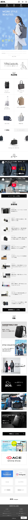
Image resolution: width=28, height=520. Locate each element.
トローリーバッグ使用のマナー (7, 515)
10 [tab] (16, 53)
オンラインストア (22, 2)
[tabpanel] (14, 28)
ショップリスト (21, 481)
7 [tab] (3, 53)
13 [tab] (9, 54)
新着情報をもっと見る (14, 309)
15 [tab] (18, 54)
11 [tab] (20, 53)
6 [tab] (24, 51)
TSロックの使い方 (21, 515)
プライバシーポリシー (7, 511)
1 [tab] (3, 51)
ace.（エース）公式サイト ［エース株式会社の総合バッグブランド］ (3, 2)
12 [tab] (24, 53)
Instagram (19, 2)
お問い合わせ (21, 511)
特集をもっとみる (14, 433)
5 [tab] (20, 51)
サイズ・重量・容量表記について (21, 513)
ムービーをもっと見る (14, 196)
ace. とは (7, 481)
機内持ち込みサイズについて (7, 513)
